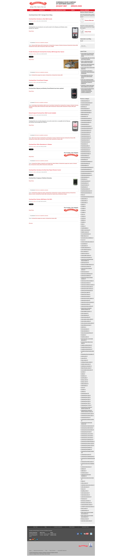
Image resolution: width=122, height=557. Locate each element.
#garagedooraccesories (86, 118)
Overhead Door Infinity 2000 (87, 427)
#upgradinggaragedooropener (87, 196)
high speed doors (85, 328)
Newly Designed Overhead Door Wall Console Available (42, 113)
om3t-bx (83, 391)
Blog (46, 527)
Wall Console (46, 105)
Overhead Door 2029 (86, 401)
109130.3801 (84, 200)
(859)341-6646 (76, 6)
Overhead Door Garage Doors (87, 425)
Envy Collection (84, 251)
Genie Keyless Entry (85, 317)
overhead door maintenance (87, 439)
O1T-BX (83, 371)
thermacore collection (86, 500)
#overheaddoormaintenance (87, 167)
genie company (84, 313)
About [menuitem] (31, 10)
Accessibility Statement (62, 550)
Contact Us (31, 553)
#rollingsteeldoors (85, 177)
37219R (83, 206)
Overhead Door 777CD (86, 405)
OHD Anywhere (84, 383)
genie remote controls (86, 321)
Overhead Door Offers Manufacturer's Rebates (40, 144)
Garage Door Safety (85, 292)
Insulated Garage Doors (86, 347)
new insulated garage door (87, 369)
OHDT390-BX (84, 385)
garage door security (85, 296)
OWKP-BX (83, 470)
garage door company (86, 266)
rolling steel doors (85, 486)
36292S (83, 204)
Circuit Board (51, 105)
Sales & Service (52, 550)
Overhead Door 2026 (86, 399)
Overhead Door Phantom (86, 447)
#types (83, 194)
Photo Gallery (72, 527)
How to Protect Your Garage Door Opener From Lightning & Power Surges (87, 54)
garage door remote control (87, 286)
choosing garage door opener (87, 241)
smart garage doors (85, 494)
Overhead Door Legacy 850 (87, 437)
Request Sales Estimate (46, 553)
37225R (83, 208)
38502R (83, 220)
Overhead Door (46, 45)
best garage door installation (87, 237)
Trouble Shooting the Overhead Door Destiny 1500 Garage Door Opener (46, 51)
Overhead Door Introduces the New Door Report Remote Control (45, 170)
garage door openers (86, 282)
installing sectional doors (86, 345)
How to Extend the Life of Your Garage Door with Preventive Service (87, 76)
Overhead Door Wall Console (45, 46)
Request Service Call (37, 553)
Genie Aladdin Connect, (86, 311)
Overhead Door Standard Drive (87, 456)
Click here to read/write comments (41, 42)
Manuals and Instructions (38, 550)
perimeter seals (84, 472)
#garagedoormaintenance (86, 128)
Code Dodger (34, 105)
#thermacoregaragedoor (86, 192)
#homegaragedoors (85, 157)
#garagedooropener (85, 134)
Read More (31, 31)
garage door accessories (86, 257)
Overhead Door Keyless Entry (87, 429)
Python (83, 481)
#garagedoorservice (85, 149)
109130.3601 (84, 198)
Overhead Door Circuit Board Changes (38, 80)
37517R (83, 218)
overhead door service (86, 454)
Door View (35, 527)
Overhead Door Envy (86, 417)
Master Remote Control (86, 367)
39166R (52, 46)
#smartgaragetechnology (86, 190)
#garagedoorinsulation (86, 122)
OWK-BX (83, 468)
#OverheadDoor (85, 165)
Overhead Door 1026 (86, 395)
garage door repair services (87, 288)
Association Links (85, 527)
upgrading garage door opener (87, 506)
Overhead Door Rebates (36, 163)
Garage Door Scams (85, 294)
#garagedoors (84, 143)
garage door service (85, 300)
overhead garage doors (86, 466)
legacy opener (84, 360)
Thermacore (84, 498)
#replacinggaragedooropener (87, 171)
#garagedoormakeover (86, 130)
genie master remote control (87, 319)
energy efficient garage (86, 249)
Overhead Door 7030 (86, 403)
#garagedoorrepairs (85, 141)
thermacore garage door (86, 502)
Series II (38, 137)
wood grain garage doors (86, 520)
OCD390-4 (84, 375)
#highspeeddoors (85, 155)
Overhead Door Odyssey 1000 (56, 106)
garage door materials (86, 275)
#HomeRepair (84, 159)
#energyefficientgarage (86, 110)
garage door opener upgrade (87, 280)
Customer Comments (58, 527)
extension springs (85, 253)
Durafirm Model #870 (86, 247)
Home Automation (85, 330)
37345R (83, 210)
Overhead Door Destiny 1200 (34, 46)
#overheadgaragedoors (86, 169)
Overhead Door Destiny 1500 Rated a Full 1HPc (40, 199)
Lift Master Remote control (86, 362)
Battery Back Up (85, 235)
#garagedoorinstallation (86, 120)
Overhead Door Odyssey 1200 (67, 106)
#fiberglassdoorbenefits (86, 112)
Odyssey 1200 (40, 45)
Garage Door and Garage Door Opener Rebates (50, 163)
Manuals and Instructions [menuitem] (58, 10)
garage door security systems (87, 298)
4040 (82, 224)
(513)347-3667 (61, 6)
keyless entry (84, 356)
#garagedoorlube (85, 124)
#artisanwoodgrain (85, 100)
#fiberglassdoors (85, 114)
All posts (31, 223)
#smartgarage (84, 186)
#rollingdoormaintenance (86, 175)
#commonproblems (85, 104)
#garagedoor (84, 116)
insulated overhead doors (86, 349)
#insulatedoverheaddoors (86, 161)
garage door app (85, 262)
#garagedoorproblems (86, 137)
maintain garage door (86, 364)
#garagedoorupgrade (86, 153)
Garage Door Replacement (87, 290)
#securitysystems (85, 184)
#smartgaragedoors (85, 188)
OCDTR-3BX (84, 377)
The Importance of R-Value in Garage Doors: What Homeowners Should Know (87, 72)
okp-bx (83, 387)
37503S (83, 216)
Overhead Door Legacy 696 (87, 435)
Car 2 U (83, 239)
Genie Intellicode (40, 105)
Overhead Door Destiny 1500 (72, 45)
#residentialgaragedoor (86, 173)
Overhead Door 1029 (86, 397)
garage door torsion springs (87, 306)
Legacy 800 (84, 358)
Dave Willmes (34, 82)
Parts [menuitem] (73, 10)
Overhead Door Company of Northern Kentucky (58, 45)
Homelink (83, 334)
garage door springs (85, 304)
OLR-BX (83, 389)
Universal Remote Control (86, 504)
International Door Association (87, 354)
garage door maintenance (86, 273)
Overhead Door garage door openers (66, 163)
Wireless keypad (85, 518)
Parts (46, 550)
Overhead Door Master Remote (87, 441)
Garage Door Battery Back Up (87, 264)
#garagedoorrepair (85, 139)
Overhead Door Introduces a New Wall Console (40, 19)
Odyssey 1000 (34, 45)
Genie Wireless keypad (86, 325)
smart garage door (85, 492)
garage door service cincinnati (87, 302)
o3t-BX (83, 373)
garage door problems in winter (87, 284)
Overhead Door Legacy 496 (87, 433)
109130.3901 (84, 202)
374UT (83, 214)
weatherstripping (85, 510)
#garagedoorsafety (85, 145)
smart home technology (86, 496)
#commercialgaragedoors (86, 102)
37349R (83, 212)
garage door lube (85, 271)
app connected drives (86, 233)
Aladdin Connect (85, 231)
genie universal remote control (87, 323)
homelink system (85, 336)
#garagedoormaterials (86, 132)
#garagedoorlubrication (86, 126)
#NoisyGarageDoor (85, 163)
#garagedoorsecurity (85, 147)
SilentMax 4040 (84, 490)
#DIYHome (84, 106)
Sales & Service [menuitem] (84, 10)
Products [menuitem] (42, 10)
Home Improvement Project (87, 332)
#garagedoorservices (86, 151)
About (30, 550)
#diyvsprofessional (85, 108)
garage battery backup (86, 255)
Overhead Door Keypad (86, 431)
